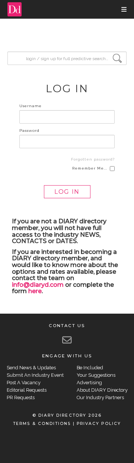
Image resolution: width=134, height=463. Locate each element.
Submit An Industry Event (35, 375)
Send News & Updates (31, 367)
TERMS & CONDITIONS (42, 423)
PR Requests (21, 397)
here (35, 291)
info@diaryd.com (38, 284)
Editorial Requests (27, 390)
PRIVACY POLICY (99, 423)
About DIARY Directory (102, 390)
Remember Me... (89, 168)
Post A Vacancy (24, 382)
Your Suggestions (96, 375)
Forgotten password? (93, 159)
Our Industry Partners (100, 397)
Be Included (90, 367)
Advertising (89, 382)
